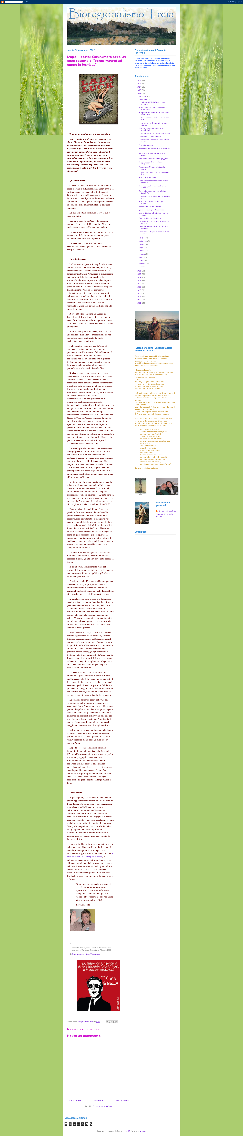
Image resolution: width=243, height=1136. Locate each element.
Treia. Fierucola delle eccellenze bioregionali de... (151, 163)
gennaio (142, 267)
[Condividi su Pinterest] (116, 1021)
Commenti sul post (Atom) (102, 1106)
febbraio (142, 264)
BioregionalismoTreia (167, 511)
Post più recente (75, 1100)
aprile (141, 257)
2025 (139, 84)
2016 (139, 287)
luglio (141, 248)
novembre (143, 99)
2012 (139, 300)
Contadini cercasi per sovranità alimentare (154, 133)
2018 (139, 281)
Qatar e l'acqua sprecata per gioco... (152, 210)
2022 (139, 93)
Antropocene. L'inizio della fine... (151, 207)
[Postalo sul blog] (109, 1021)
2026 (139, 80)
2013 (139, 297)
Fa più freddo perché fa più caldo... (151, 218)
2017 (139, 284)
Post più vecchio (122, 1100)
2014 (139, 293)
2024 (139, 87)
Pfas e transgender (146, 145)
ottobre (142, 238)
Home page (98, 1100)
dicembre (143, 96)
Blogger (142, 1131)
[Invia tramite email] (107, 1021)
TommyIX (126, 1131)
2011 (139, 303)
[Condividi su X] (112, 1021)
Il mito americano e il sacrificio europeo (86, 954)
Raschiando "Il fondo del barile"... (151, 137)
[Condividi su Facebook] (114, 1021)
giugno (142, 251)
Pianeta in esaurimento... (148, 177)
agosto (142, 244)
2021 (139, 271)
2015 (139, 290)
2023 (139, 90)
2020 (139, 274)
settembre (143, 241)
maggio (142, 254)
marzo (142, 260)
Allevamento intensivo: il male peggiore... (154, 159)
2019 (139, 277)
